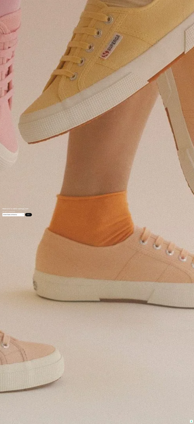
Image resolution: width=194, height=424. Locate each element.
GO (28, 214)
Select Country (8, 211)
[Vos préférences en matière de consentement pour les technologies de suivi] (191, 421)
